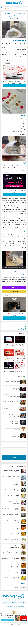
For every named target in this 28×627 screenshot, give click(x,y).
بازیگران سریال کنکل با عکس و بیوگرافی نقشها (13, 382)
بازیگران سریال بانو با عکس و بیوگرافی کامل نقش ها (11, 415)
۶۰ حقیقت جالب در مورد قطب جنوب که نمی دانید (11, 477)
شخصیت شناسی (14, 602)
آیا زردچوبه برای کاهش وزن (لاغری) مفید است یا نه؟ (10, 508)
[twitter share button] (25, 329)
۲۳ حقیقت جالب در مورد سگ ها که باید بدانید (10, 552)
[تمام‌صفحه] (24, 267)
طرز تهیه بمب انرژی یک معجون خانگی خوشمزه (11, 496)
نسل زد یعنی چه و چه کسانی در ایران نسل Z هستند (11, 502)
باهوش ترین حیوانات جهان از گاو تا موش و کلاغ (10, 490)
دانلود (14, 272)
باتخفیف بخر (7, 620)
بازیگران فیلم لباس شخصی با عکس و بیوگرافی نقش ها (11, 435)
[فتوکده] (14, 3)
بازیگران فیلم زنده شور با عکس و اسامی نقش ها (12, 429)
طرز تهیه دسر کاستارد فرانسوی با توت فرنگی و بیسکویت (11, 409)
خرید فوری (14, 86)
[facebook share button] (23, 329)
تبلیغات (11, 606)
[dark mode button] (5, 8)
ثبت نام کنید (14, 195)
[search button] (2, 8)
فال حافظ (22, 602)
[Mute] (18, 620)
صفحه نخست (21, 606)
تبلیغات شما (23, 587)
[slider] (13, 267)
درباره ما (15, 606)
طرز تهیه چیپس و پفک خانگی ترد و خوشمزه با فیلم (11, 578)
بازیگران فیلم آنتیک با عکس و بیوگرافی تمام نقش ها (11, 402)
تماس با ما (6, 606)
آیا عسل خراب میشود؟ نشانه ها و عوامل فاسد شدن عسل (10, 527)
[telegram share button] (21, 329)
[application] (14, 260)
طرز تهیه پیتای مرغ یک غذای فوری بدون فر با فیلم (10, 534)
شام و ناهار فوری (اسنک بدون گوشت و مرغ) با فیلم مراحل (10, 521)
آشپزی (11, 18)
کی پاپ (16, 587)
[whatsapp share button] (19, 329)
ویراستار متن (6, 602)
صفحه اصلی (16, 18)
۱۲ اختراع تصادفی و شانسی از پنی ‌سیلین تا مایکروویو (10, 483)
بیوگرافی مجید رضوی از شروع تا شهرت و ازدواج (10, 571)
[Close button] (27, 613)
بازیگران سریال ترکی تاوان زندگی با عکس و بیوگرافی (12, 422)
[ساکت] (22, 267)
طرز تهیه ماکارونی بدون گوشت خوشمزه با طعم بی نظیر (10, 559)
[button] (14, 260)
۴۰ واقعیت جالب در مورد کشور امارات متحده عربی (11, 515)
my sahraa (21, 324)
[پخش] (4, 267)
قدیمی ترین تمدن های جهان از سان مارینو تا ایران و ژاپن (11, 540)
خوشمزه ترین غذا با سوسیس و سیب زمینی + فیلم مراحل (11, 565)
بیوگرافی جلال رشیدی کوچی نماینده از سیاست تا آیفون (11, 471)
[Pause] (16, 620)
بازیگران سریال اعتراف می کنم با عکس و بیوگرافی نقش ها (11, 388)
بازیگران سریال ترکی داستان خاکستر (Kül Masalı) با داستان (12, 395)
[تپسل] (3, 63)
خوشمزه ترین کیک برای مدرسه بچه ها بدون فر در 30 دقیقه (11, 546)
